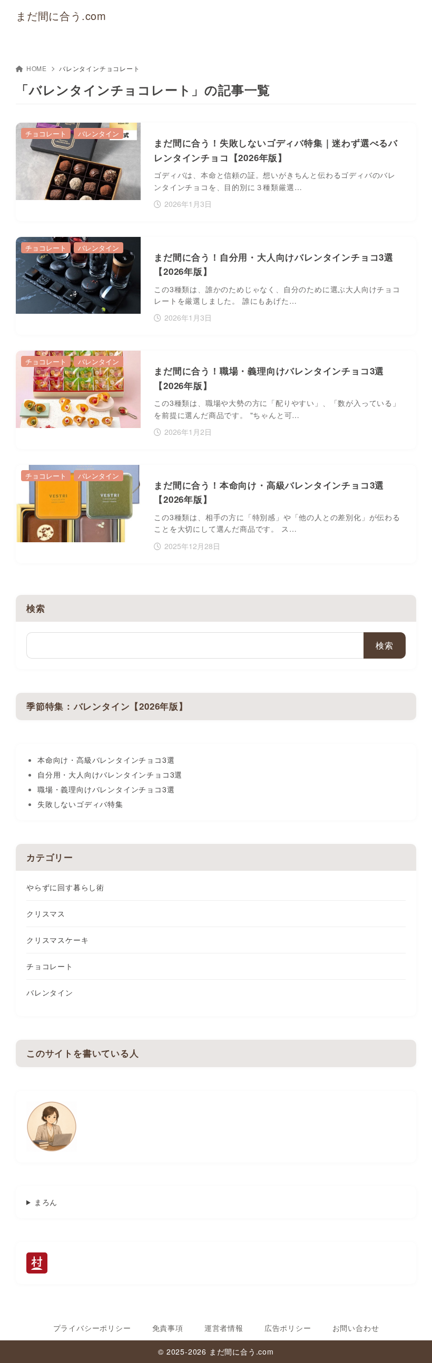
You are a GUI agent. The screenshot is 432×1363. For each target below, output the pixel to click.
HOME (36, 68)
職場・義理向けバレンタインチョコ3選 (105, 789)
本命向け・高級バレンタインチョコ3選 (105, 759)
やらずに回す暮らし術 (65, 887)
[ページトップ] (410, 1341)
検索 (35, 608)
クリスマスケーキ (57, 939)
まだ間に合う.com (61, 16)
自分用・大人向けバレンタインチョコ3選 (109, 774)
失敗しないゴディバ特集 (80, 804)
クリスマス (45, 913)
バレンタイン (49, 992)
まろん (45, 1202)
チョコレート (49, 966)
